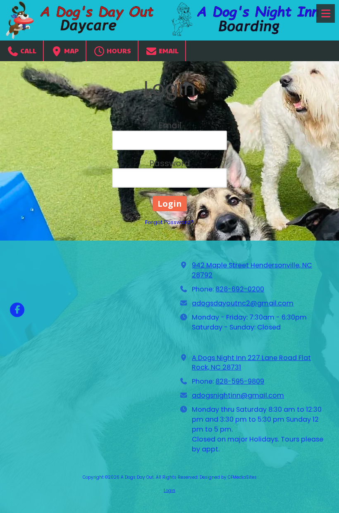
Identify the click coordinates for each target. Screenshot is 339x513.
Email (168, 50)
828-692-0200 (239, 289)
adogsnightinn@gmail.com (238, 395)
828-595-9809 (239, 381)
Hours (118, 50)
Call (27, 50)
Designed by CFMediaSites (228, 477)
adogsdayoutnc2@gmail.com (243, 303)
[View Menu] (325, 13)
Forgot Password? (169, 222)
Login (169, 490)
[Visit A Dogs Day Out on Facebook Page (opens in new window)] (17, 310)
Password (169, 163)
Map (71, 50)
